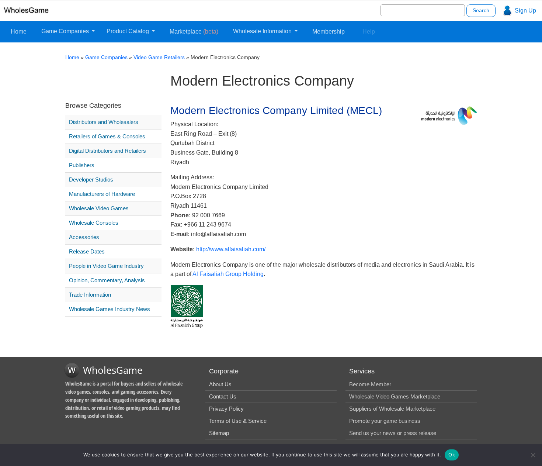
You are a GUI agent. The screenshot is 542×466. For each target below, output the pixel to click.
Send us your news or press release (392, 433)
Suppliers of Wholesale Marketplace (392, 408)
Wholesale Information (263, 31)
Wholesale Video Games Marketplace (394, 396)
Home (19, 31)
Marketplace (194, 31)
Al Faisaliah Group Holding (228, 274)
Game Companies (65, 31)
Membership (328, 31)
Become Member (370, 384)
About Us (220, 384)
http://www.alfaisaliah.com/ (230, 249)
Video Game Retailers (159, 57)
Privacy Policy (226, 408)
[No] (532, 455)
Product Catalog (128, 31)
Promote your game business (384, 421)
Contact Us (222, 396)
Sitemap (219, 433)
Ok (451, 455)
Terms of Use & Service (238, 421)
